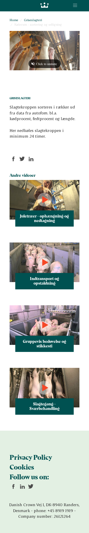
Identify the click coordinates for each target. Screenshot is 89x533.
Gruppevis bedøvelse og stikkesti (44, 343)
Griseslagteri (33, 20)
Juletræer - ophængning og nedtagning (44, 218)
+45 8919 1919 (60, 510)
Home (14, 20)
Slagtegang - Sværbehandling (44, 406)
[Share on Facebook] (13, 159)
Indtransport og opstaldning (44, 280)
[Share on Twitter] (22, 159)
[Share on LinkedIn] (31, 159)
